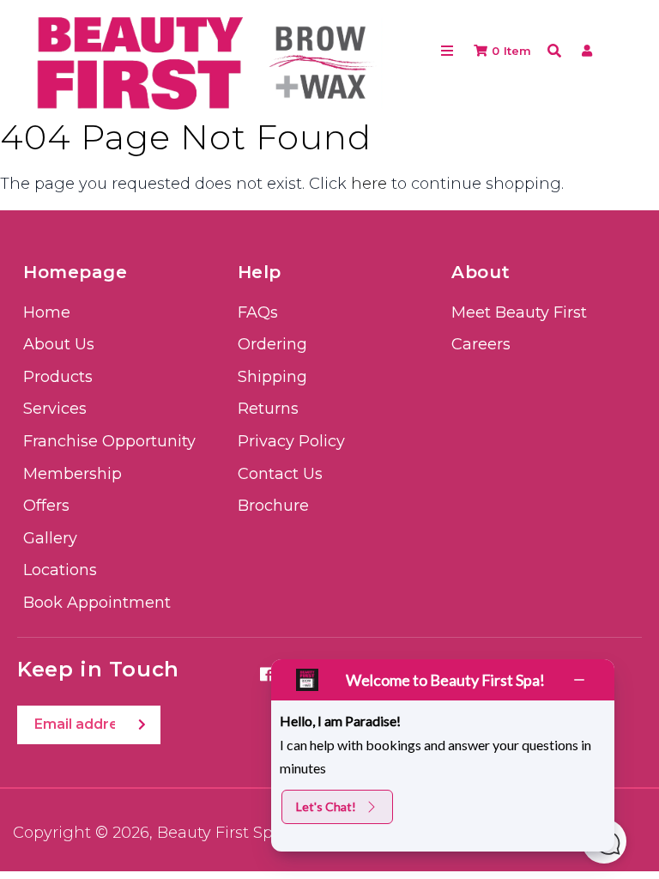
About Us (58, 344)
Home (46, 312)
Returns (268, 408)
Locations (60, 570)
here (369, 183)
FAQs (258, 312)
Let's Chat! (326, 806)
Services (55, 408)
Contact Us (280, 473)
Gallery (50, 538)
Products (58, 376)
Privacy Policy (291, 441)
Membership (72, 473)
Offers (46, 505)
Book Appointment (97, 602)
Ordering (272, 344)
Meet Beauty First (519, 312)
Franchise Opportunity (109, 441)
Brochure (273, 505)
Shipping (272, 376)
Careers (481, 344)
